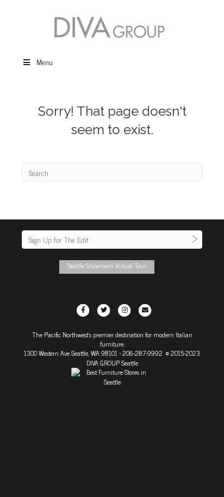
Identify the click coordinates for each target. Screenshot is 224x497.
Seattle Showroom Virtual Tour (106, 265)
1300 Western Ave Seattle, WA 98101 (70, 353)
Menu (44, 61)
